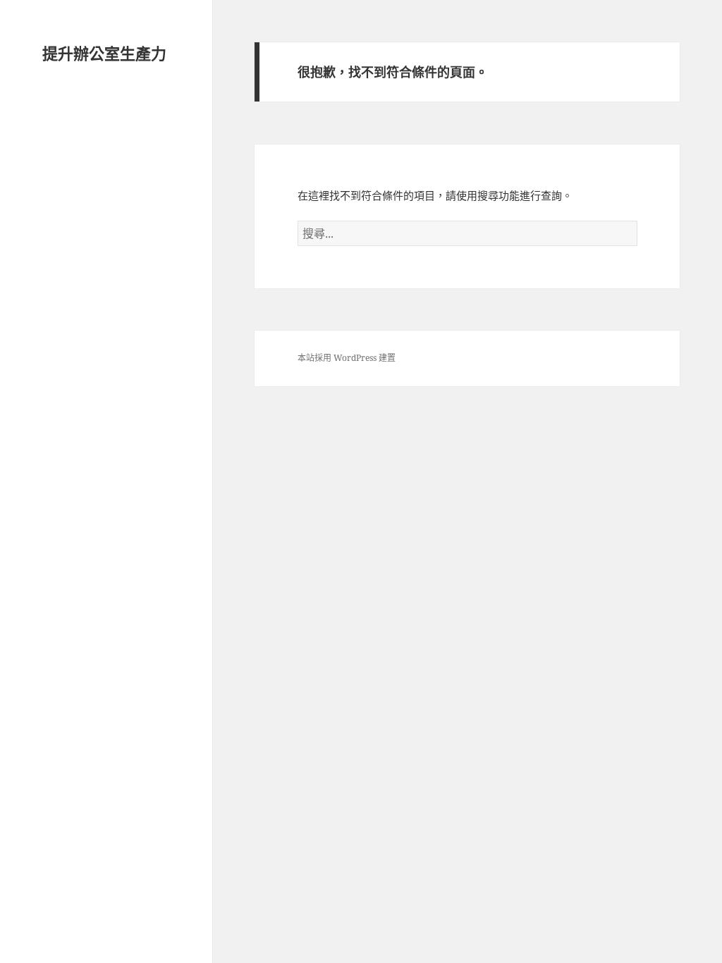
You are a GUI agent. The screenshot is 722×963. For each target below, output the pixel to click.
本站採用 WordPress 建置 (347, 358)
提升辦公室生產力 (104, 52)
